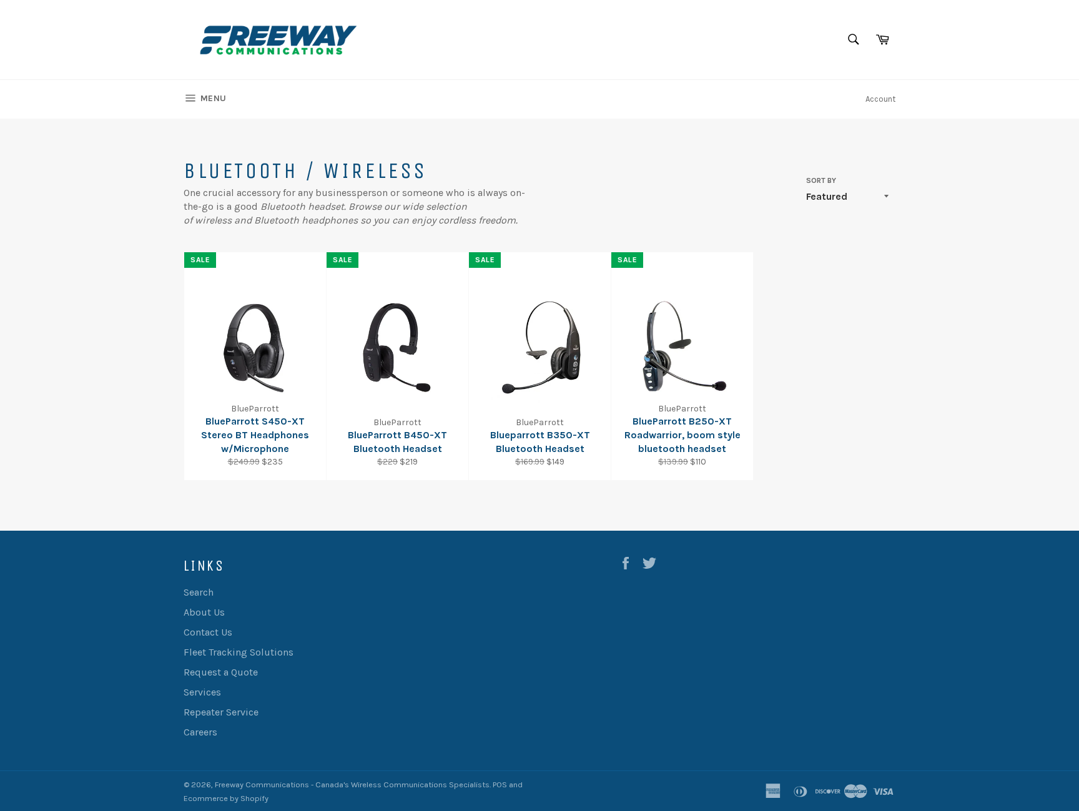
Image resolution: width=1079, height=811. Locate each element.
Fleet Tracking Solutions (238, 652)
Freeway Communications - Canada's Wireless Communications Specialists (352, 784)
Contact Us (208, 632)
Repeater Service (221, 712)
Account (880, 99)
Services (202, 692)
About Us (204, 612)
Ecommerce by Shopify (226, 798)
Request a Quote (221, 672)
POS (500, 784)
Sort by (821, 180)
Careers (200, 732)
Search (199, 592)
